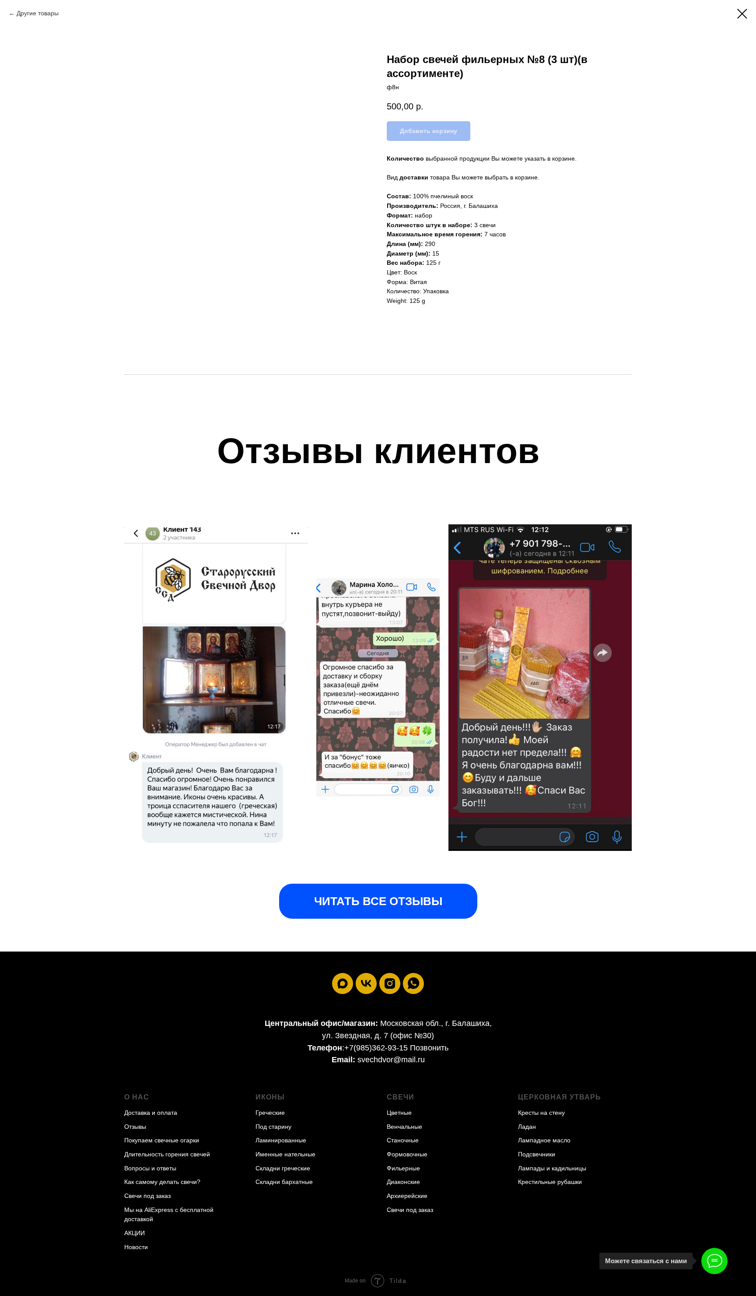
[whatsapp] (413, 983)
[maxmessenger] (342, 983)
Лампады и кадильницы (552, 1168)
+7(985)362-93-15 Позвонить (396, 1047)
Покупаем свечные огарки (161, 1140)
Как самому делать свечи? (162, 1181)
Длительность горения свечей (167, 1154)
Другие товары (38, 13)
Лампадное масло (544, 1140)
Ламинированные (281, 1140)
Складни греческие (283, 1168)
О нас (136, 1097)
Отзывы (135, 1126)
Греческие (270, 1112)
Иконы (270, 1097)
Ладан (527, 1126)
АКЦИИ (134, 1232)
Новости (136, 1246)
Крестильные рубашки (550, 1181)
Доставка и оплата (150, 1112)
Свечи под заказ (147, 1195)
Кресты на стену (541, 1112)
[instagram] (389, 983)
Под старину (273, 1126)
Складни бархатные (284, 1181)
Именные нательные (285, 1154)
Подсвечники (536, 1154)
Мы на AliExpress (148, 1209)
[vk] (366, 983)
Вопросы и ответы (150, 1168)
